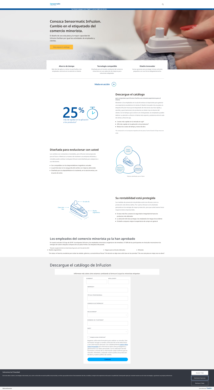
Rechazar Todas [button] (199, 383)
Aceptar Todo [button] (200, 373)
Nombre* (89, 278)
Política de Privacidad (7, 388)
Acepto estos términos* (98, 337)
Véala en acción (102, 84)
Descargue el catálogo (61, 47)
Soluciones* (92, 311)
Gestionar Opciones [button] (200, 378)
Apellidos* (112, 278)
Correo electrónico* (95, 303)
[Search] (163, 4)
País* (89, 328)
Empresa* (90, 286)
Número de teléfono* (95, 320)
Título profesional (94, 295)
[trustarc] (209, 388)
